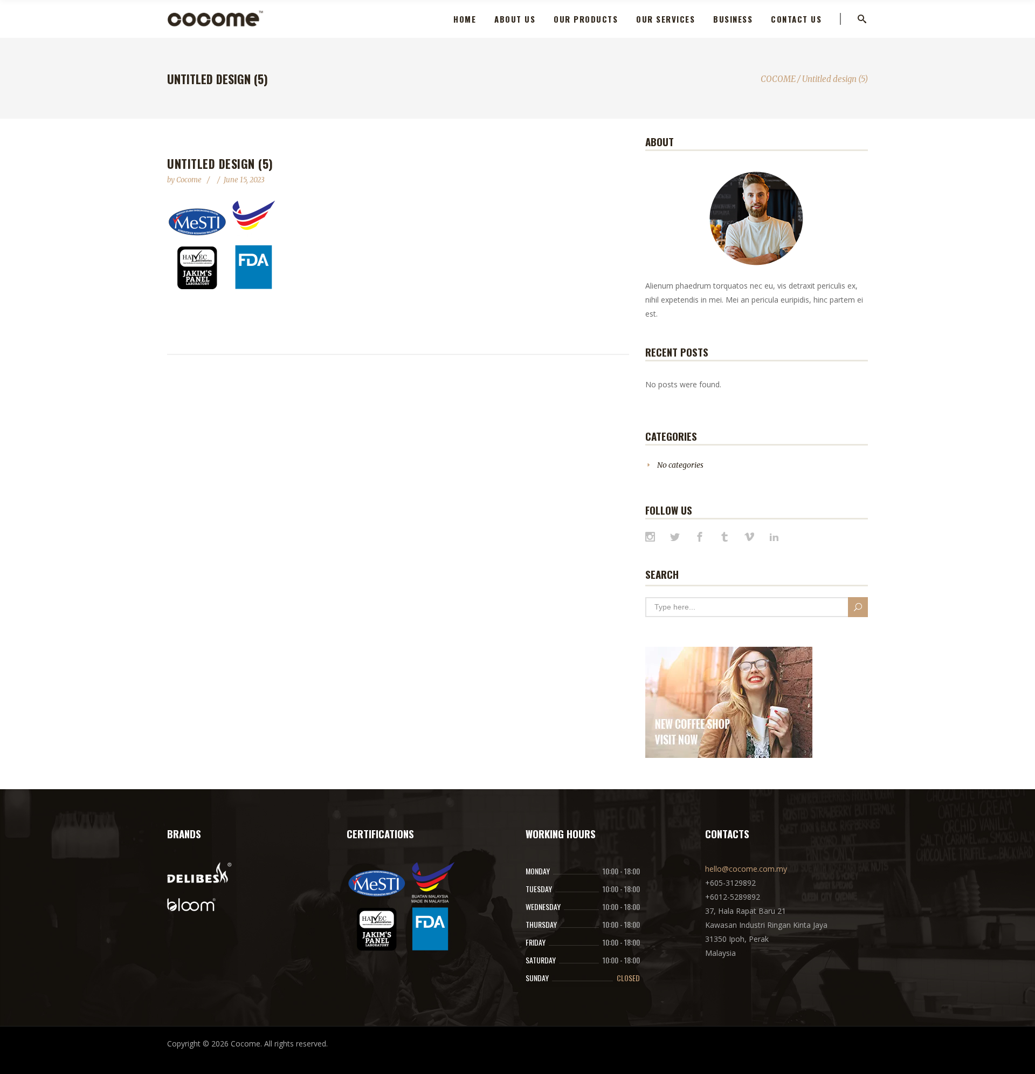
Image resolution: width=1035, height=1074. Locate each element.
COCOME (778, 79)
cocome (189, 179)
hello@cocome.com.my (746, 869)
